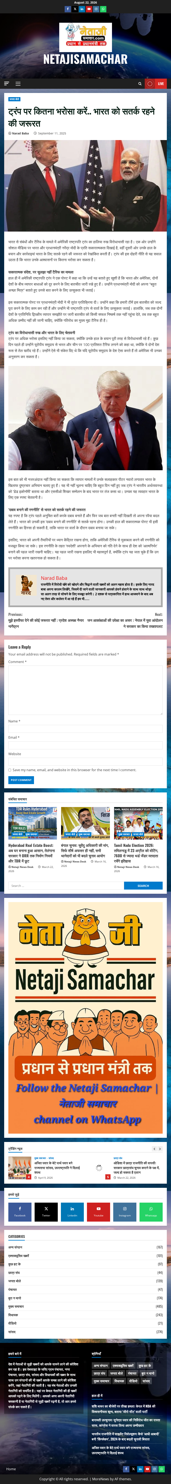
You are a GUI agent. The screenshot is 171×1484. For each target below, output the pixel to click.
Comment (17, 661)
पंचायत (12, 1289)
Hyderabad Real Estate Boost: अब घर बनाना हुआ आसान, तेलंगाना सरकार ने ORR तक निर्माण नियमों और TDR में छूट (31, 853)
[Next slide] (160, 1148)
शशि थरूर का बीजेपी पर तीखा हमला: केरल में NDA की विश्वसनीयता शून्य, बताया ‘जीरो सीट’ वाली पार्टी (123, 1409)
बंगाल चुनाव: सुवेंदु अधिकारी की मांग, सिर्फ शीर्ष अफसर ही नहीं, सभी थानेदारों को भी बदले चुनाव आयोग (85, 850)
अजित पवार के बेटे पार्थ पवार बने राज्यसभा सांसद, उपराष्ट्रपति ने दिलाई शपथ (19, 1168)
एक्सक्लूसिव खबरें (18, 1255)
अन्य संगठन (15, 1247)
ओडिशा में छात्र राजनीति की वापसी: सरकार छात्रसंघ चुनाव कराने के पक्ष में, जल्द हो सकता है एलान (99, 1168)
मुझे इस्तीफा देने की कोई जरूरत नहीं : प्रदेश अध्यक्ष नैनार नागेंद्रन (46, 620)
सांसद (51, 1158)
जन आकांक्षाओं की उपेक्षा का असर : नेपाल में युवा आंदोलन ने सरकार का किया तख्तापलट (125, 620)
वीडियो (12, 1323)
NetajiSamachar (85, 58)
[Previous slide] (154, 1148)
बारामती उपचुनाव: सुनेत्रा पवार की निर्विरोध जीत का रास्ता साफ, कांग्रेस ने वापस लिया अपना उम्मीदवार (126, 1422)
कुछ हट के (14, 1263)
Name (14, 721)
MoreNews (100, 1479)
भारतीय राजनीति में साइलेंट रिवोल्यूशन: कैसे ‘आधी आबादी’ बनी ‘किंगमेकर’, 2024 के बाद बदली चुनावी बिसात (125, 1436)
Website (14, 754)
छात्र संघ (118, 1158)
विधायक (13, 1314)
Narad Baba (20, 133)
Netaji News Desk (22, 867)
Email (14, 737)
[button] (6, 83)
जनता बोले (14, 99)
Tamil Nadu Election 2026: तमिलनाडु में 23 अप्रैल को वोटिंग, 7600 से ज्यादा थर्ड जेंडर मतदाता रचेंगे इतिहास (136, 853)
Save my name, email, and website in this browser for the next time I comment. (74, 770)
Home (11, 1469)
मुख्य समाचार (31, 834)
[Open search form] (140, 84)
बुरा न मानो (14, 1297)
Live (161, 83)
